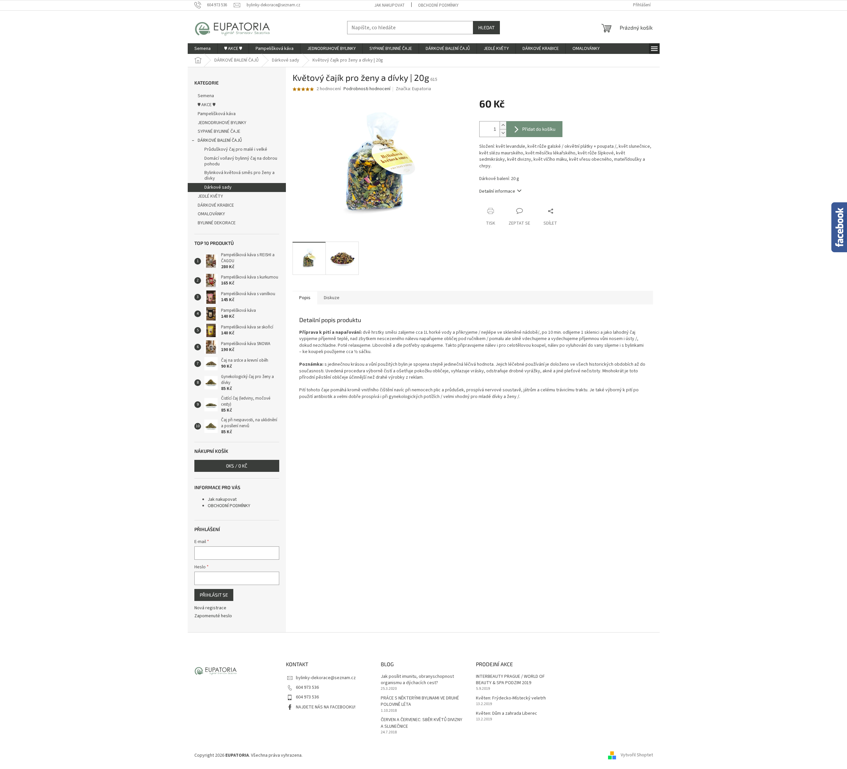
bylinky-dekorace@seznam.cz (326, 677)
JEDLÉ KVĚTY (210, 196)
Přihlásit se (214, 595)
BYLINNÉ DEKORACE (217, 223)
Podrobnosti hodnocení (366, 89)
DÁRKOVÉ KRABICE (216, 205)
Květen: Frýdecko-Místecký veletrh (511, 698)
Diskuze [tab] (331, 297)
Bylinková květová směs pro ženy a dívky (239, 175)
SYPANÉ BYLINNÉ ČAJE (219, 131)
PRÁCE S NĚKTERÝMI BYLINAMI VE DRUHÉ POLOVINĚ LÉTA (420, 701)
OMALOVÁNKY (211, 214)
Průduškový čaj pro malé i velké (235, 149)
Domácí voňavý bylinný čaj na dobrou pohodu (240, 161)
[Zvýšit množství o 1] (503, 125)
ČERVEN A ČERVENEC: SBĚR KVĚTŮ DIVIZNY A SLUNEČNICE (421, 723)
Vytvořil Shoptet (637, 755)
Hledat (486, 27)
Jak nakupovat (389, 5)
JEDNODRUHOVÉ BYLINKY (222, 122)
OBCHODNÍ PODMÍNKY (438, 5)
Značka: (413, 89)
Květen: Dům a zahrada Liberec (506, 713)
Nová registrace (210, 608)
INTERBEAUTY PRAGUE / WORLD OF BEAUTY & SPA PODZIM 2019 (510, 679)
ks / (236, 466)
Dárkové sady (218, 187)
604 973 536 (307, 687)
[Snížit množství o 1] (503, 133)
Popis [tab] (305, 297)
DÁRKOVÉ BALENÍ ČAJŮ (220, 140)
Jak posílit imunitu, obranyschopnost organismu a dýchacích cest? (417, 679)
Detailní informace (497, 191)
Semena (206, 96)
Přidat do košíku (538, 129)
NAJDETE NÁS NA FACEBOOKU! (325, 707)
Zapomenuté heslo (213, 616)
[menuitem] (202, 48)
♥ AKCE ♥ (206, 104)
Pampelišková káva (217, 113)
